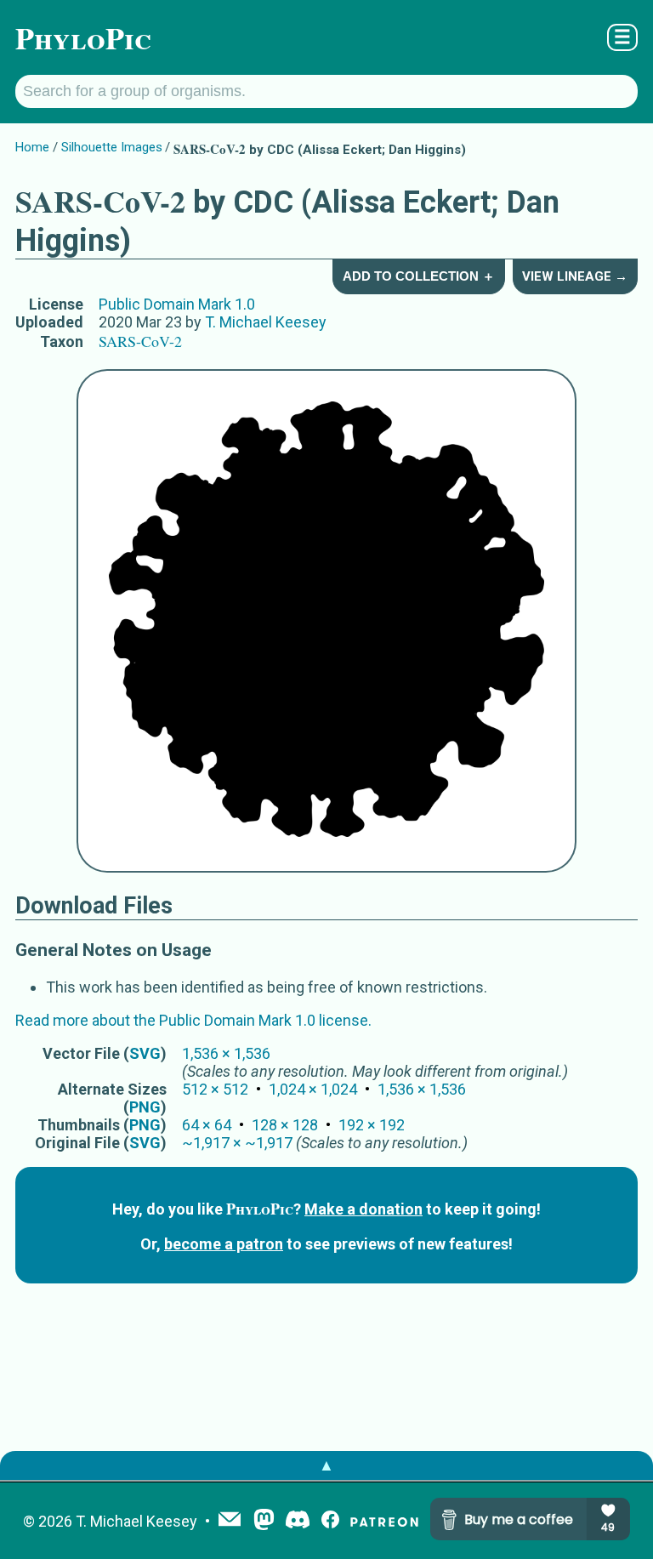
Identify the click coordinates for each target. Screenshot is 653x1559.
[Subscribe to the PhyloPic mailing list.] (229, 1520)
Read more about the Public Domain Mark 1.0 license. (193, 1020)
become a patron (223, 1244)
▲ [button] (326, 1465)
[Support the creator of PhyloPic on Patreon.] (384, 1521)
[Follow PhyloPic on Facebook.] (330, 1521)
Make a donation (363, 1209)
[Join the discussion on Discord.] (297, 1521)
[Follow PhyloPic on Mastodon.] (264, 1521)
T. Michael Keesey (265, 322)
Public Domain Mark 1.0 (177, 304)
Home (32, 147)
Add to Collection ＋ (419, 276)
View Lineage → (574, 276)
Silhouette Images (111, 147)
